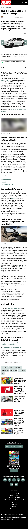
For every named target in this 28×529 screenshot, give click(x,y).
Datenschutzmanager (14, 497)
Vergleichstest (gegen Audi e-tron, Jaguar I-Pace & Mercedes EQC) (14, 343)
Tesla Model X (17, 367)
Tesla (10, 367)
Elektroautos (5, 370)
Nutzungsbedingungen (14, 493)
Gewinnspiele (14, 509)
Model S (13, 198)
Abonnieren (14, 471)
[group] (14, 46)
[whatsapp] (11, 484)
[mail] (16, 484)
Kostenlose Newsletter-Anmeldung (14, 446)
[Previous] (2, 42)
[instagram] (9, 480)
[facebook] (14, 480)
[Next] (25, 42)
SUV (3, 373)
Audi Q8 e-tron (6, 179)
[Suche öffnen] (23, 2)
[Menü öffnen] (26, 2)
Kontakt (14, 511)
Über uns (14, 504)
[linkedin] (18, 480)
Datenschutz (14, 495)
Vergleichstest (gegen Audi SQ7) (11, 347)
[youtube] (23, 480)
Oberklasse (13, 370)
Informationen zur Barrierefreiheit (14, 500)
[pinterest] (5, 480)
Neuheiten (9, 7)
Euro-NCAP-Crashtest (12, 308)
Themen (14, 506)
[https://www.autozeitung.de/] (6, 2)
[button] (14, 67)
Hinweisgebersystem (14, 502)
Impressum (14, 491)
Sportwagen (21, 370)
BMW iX (4, 182)
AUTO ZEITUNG (4, 7)
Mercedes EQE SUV (7, 184)
